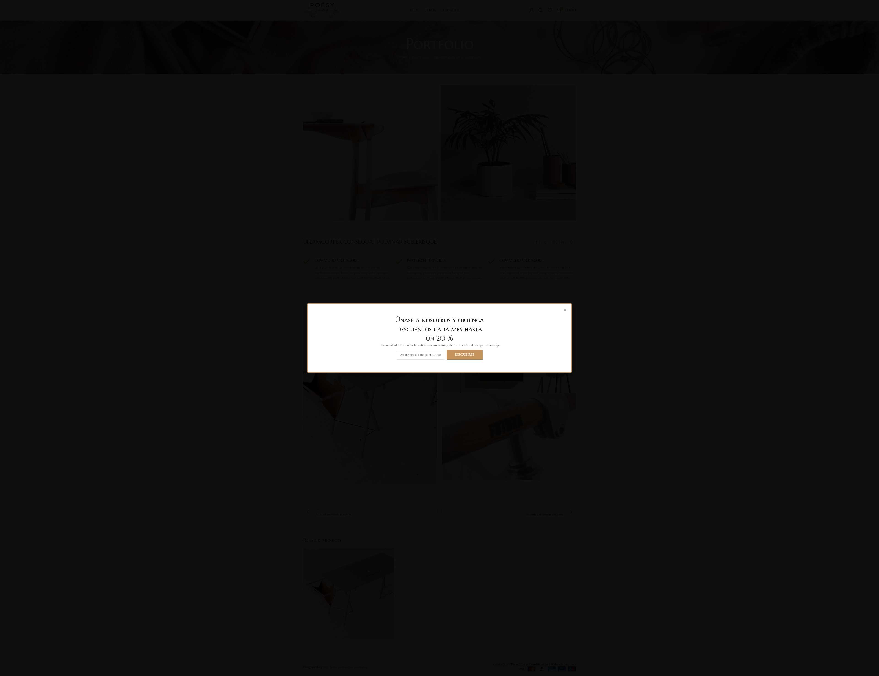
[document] (439, 338)
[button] (565, 310)
